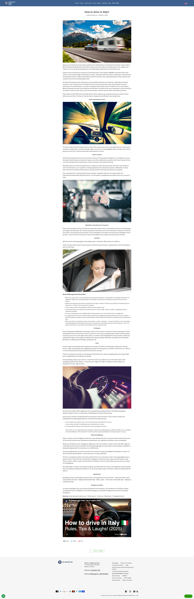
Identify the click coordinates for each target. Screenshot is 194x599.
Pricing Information (118, 565)
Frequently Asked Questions (120, 571)
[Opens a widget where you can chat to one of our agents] (188, 596)
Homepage (115, 563)
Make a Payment (127, 580)
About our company (126, 563)
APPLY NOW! (127, 578)
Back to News (98, 551)
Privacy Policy (116, 580)
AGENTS (124, 576)
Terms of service (117, 578)
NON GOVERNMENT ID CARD (120, 573)
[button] (186, 3)
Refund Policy (116, 576)
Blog (127, 565)
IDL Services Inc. (108, 595)
